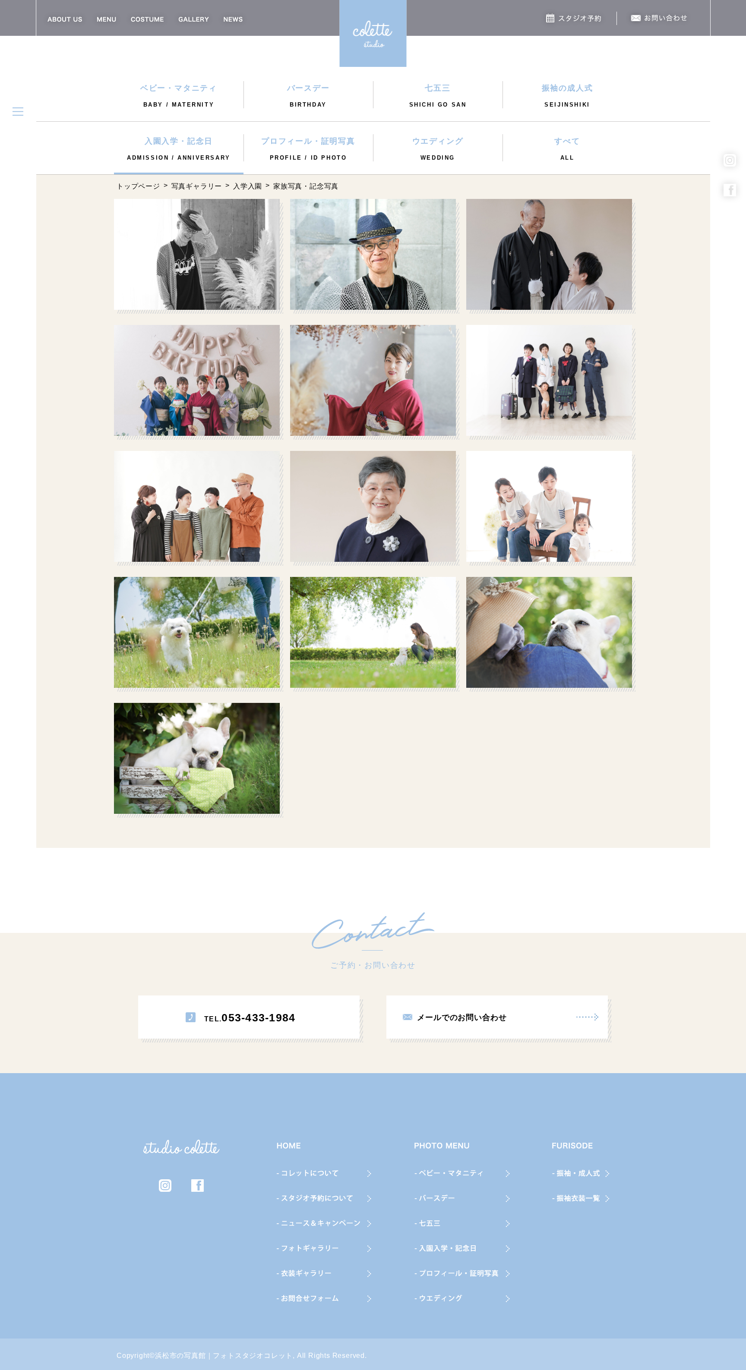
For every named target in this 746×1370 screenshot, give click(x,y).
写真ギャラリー (196, 186)
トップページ (138, 186)
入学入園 (247, 186)
